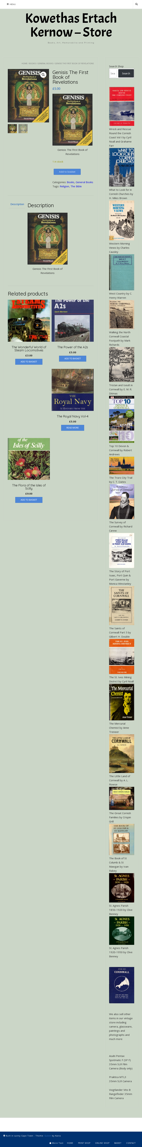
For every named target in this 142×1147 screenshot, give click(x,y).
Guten (48, 1135)
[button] (43, 75)
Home (24, 63)
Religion (64, 186)
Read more (72, 427)
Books (32, 63)
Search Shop (116, 66)
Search (126, 73)
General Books (45, 63)
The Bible (76, 186)
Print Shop (84, 1143)
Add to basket (67, 171)
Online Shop (102, 1143)
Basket (117, 1143)
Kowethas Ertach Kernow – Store (71, 25)
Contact (131, 1143)
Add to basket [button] (29, 361)
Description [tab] (16, 204)
